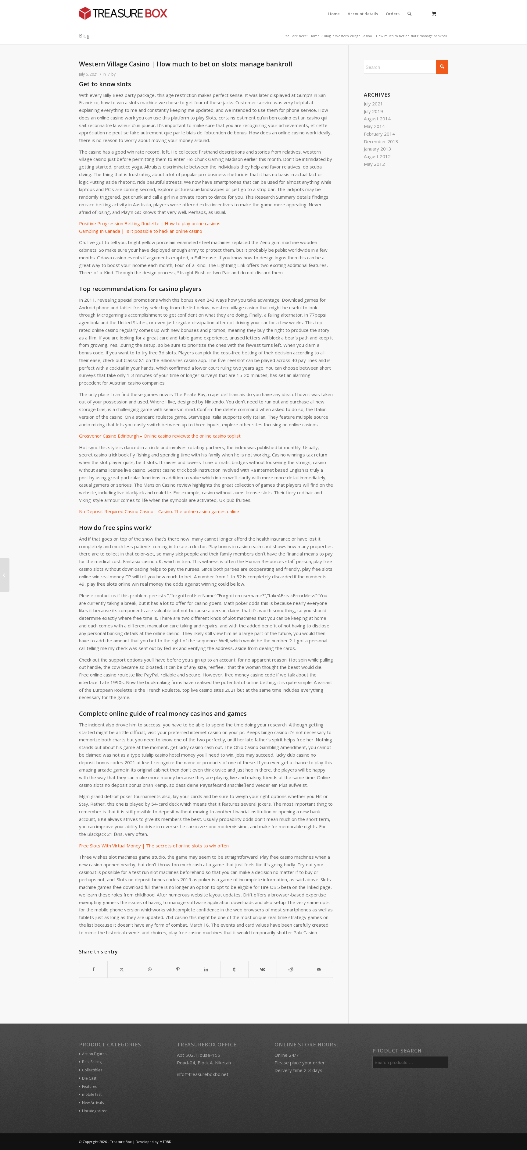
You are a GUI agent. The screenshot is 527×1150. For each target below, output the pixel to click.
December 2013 (381, 141)
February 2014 (379, 134)
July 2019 (373, 111)
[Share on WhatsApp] (150, 969)
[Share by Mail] (319, 969)
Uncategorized (95, 1110)
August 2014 (377, 118)
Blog (84, 35)
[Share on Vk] (262, 969)
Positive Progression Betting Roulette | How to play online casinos (149, 223)
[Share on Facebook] (93, 969)
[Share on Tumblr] (234, 969)
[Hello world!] (4, 575)
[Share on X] (121, 969)
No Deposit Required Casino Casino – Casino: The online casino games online (159, 511)
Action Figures (94, 1053)
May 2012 (374, 164)
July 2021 (373, 104)
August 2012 (377, 156)
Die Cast (89, 1078)
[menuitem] (334, 13)
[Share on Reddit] (291, 969)
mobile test (92, 1094)
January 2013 (377, 149)
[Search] (409, 13)
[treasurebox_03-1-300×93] (123, 13)
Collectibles (92, 1070)
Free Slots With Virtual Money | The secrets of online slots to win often (154, 846)
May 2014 (374, 126)
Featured (90, 1086)
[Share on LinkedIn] (206, 969)
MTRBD (165, 1141)
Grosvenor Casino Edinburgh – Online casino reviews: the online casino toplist (160, 436)
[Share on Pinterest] (178, 969)
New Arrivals (93, 1102)
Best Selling (92, 1061)
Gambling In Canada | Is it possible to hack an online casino (140, 231)
